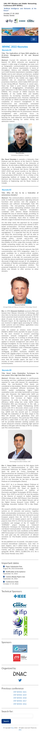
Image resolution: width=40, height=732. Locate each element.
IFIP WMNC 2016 (20, 704)
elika (20, 730)
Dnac (12, 728)
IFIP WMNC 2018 (20, 698)
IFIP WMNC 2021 (20, 692)
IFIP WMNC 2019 (20, 695)
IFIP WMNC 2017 (20, 701)
